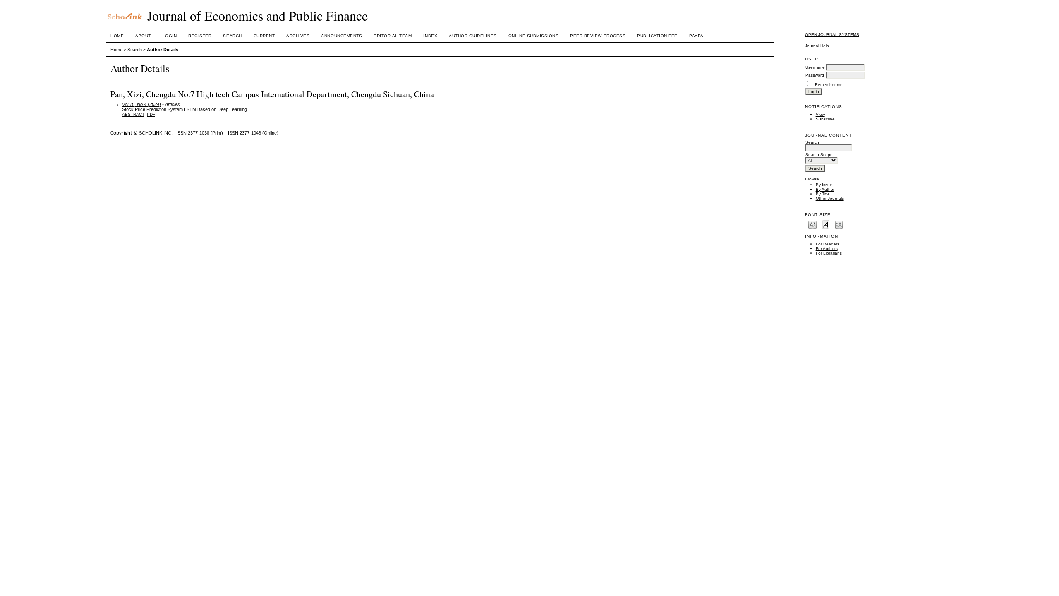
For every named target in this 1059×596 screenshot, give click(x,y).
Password (814, 75)
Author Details (162, 49)
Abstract (133, 114)
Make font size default (826, 224)
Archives (297, 36)
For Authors (827, 248)
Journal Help (817, 45)
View (820, 114)
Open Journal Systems (832, 34)
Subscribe (825, 119)
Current (264, 36)
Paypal (697, 36)
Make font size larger (839, 224)
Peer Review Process (597, 36)
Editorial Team (393, 36)
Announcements (341, 36)
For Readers (827, 244)
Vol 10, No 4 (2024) (141, 104)
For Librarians (829, 253)
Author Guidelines (473, 36)
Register (199, 36)
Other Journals (830, 198)
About (143, 36)
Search (232, 36)
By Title (823, 194)
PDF (151, 114)
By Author (825, 189)
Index (430, 36)
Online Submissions (533, 36)
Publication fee (657, 36)
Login (170, 36)
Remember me (829, 84)
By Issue (824, 185)
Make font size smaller (812, 224)
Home (117, 36)
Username (815, 67)
